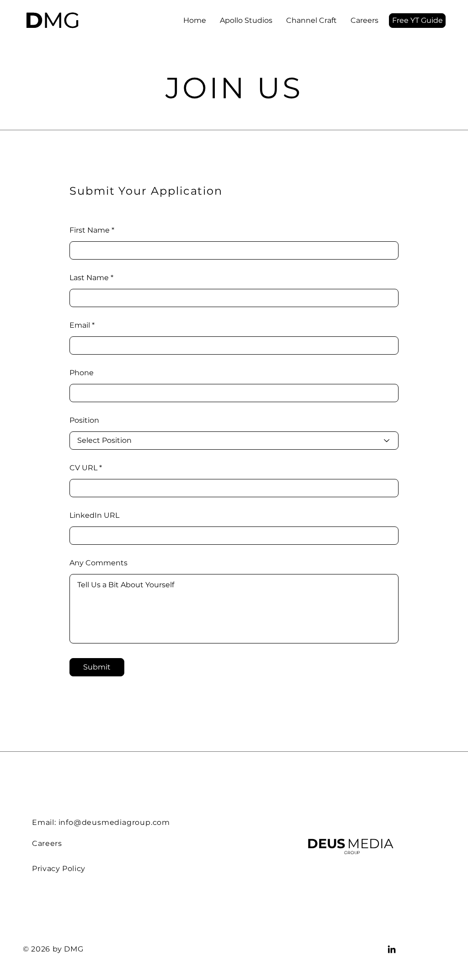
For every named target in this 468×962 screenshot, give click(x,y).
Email (79, 325)
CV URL (83, 468)
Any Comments (98, 563)
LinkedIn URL (94, 515)
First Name (89, 230)
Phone (81, 373)
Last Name (89, 278)
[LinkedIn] (391, 949)
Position (84, 420)
